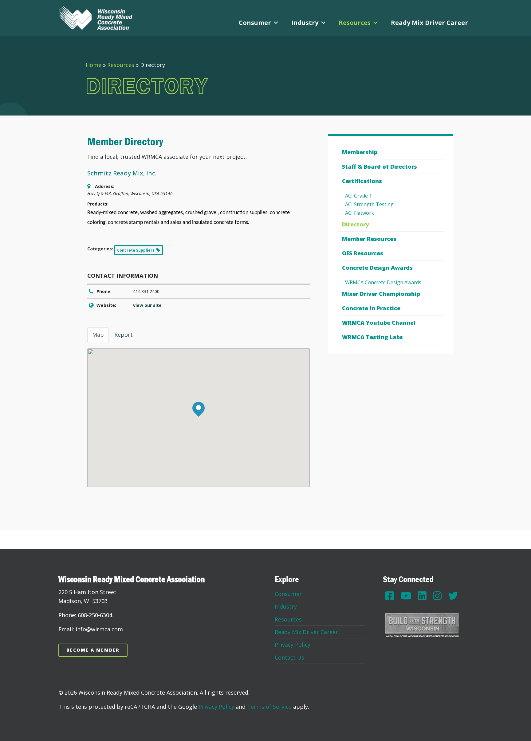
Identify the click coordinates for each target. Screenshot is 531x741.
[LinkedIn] (422, 595)
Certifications (362, 181)
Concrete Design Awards (377, 267)
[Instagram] (437, 595)
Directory (355, 224)
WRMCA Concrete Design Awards (383, 282)
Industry (304, 22)
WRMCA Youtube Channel (378, 322)
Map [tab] (98, 334)
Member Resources (369, 238)
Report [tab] (123, 334)
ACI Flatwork (359, 213)
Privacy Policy (292, 644)
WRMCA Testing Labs (372, 337)
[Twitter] (453, 595)
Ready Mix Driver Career (429, 22)
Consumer (255, 22)
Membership (359, 152)
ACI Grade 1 (358, 195)
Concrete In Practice (371, 308)
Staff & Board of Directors (379, 166)
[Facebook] (389, 595)
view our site (147, 305)
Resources (355, 22)
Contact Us (289, 657)
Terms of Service (269, 706)
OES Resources (362, 253)
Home (93, 65)
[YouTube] (406, 595)
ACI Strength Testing (369, 204)
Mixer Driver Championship (381, 293)
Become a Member (93, 650)
